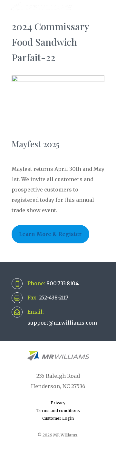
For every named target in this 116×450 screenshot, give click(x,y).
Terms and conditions (58, 410)
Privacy (58, 402)
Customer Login (58, 418)
